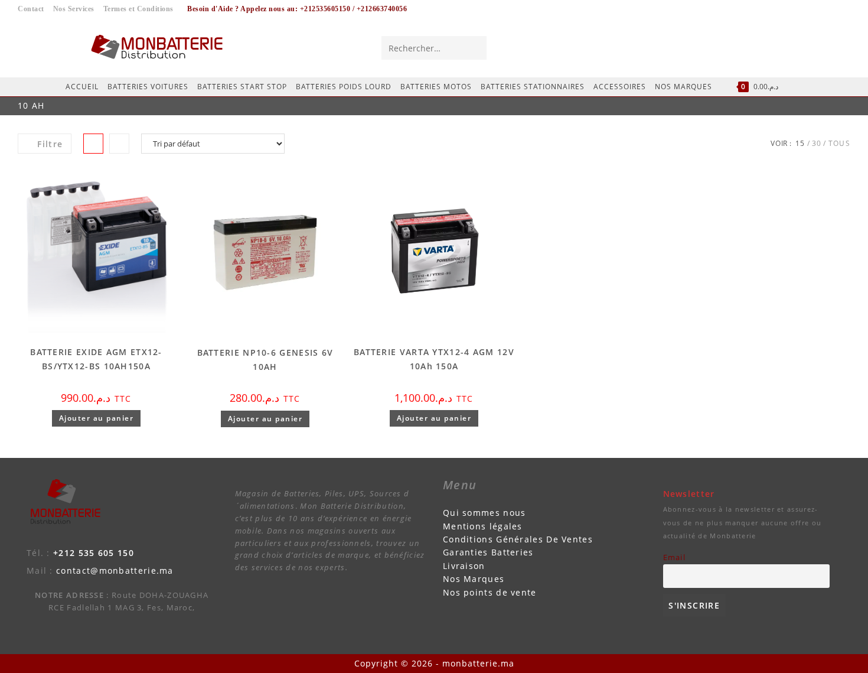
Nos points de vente (490, 592)
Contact (31, 9)
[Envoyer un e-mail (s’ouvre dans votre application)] (839, 47)
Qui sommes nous (484, 512)
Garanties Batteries (488, 552)
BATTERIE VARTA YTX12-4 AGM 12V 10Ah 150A (434, 359)
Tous (839, 143)
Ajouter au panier (96, 418)
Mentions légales (483, 526)
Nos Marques (473, 578)
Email (674, 557)
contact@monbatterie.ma (115, 570)
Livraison (464, 565)
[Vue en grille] (93, 144)
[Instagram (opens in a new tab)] (817, 47)
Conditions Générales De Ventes (518, 539)
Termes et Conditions (138, 9)
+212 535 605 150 (93, 552)
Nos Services (73, 9)
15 (800, 143)
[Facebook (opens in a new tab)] (796, 47)
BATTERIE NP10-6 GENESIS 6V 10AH (265, 359)
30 (817, 143)
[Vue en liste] (119, 144)
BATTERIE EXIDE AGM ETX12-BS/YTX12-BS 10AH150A (96, 359)
